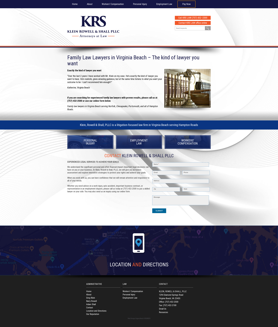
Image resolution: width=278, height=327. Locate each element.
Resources (163, 312)
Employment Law (164, 4)
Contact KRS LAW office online (193, 22)
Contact (89, 307)
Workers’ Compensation (113, 4)
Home (75, 4)
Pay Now (186, 4)
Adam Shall (91, 304)
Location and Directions (96, 311)
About (89, 4)
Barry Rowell (91, 301)
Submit (159, 211)
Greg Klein (90, 298)
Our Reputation (92, 314)
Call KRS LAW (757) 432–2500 (192, 17)
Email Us (162, 308)
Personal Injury (140, 4)
